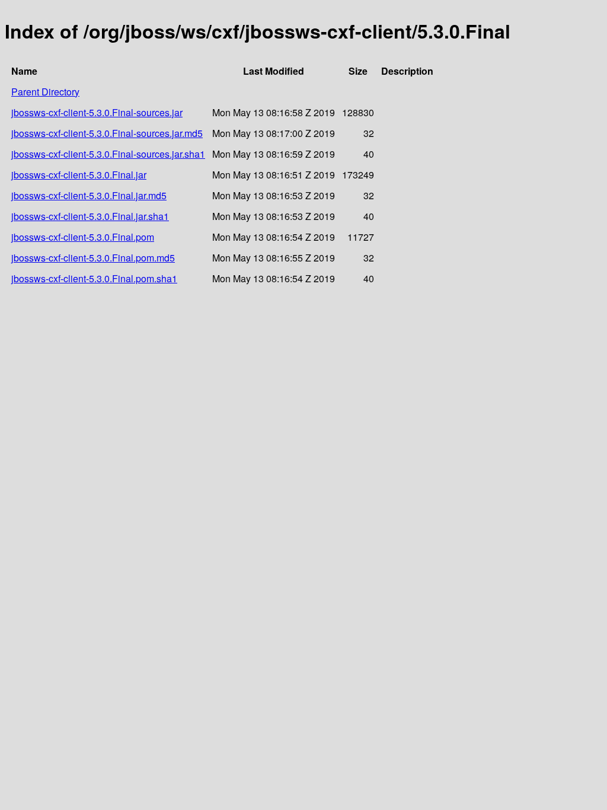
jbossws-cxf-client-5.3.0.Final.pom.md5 (93, 257)
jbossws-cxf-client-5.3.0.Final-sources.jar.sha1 (108, 154)
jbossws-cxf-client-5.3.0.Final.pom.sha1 (94, 278)
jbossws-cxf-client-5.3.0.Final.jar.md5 (89, 195)
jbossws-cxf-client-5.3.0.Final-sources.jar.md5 (107, 133)
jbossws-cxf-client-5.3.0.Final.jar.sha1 (90, 216)
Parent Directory (45, 91)
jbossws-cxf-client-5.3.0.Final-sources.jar (97, 112)
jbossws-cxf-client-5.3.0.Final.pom (82, 237)
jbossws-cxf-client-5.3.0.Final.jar (78, 174)
